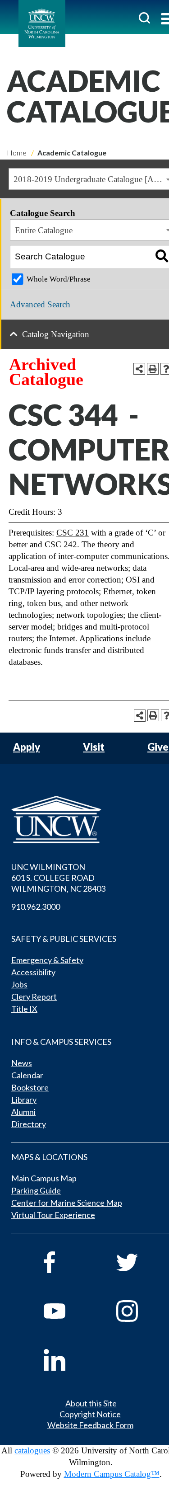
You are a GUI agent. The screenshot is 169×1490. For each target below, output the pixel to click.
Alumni (23, 1112)
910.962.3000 (35, 907)
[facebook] (67, 1262)
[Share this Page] (139, 369)
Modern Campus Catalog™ (112, 1474)
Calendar (27, 1075)
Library (24, 1100)
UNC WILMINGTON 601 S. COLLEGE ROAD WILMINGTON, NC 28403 (58, 877)
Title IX (24, 1009)
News (21, 1063)
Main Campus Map (44, 1178)
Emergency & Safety (47, 960)
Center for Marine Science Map (66, 1203)
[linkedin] (67, 1360)
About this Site (91, 1403)
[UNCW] (41, 23)
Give (158, 747)
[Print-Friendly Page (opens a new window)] (153, 369)
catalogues (32, 1450)
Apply (26, 747)
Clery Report (34, 996)
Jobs (19, 984)
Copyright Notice (90, 1414)
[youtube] (67, 1311)
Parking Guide (36, 1190)
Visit (94, 747)
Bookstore (30, 1087)
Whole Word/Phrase (59, 279)
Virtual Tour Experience (53, 1215)
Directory (28, 1124)
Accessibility (33, 972)
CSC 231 (72, 532)
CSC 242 (61, 544)
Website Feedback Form (90, 1425)
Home (17, 152)
